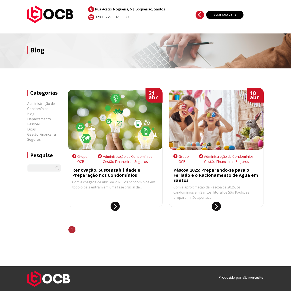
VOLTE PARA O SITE (225, 14)
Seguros (34, 139)
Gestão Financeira (41, 134)
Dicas (31, 129)
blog (31, 113)
